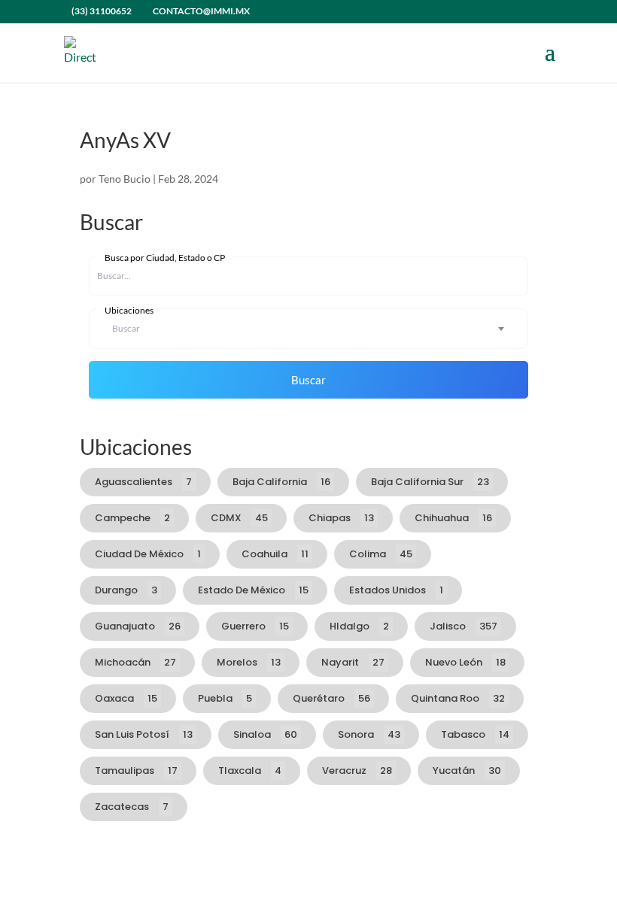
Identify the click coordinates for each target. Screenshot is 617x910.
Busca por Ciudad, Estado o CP (165, 257)
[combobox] (308, 329)
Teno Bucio (124, 178)
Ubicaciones (129, 310)
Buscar (308, 380)
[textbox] (308, 329)
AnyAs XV (125, 140)
